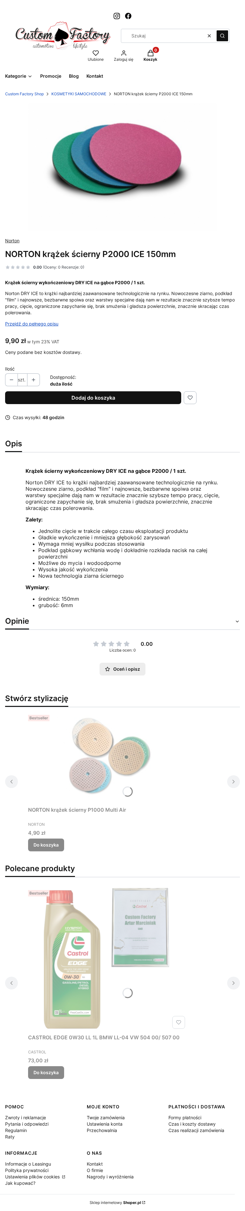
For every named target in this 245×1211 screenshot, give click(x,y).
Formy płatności (184, 1117)
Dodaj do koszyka (93, 398)
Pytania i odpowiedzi (26, 1124)
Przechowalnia (102, 1130)
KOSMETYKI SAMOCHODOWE (78, 93)
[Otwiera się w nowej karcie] (117, 16)
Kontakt (95, 1164)
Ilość (10, 368)
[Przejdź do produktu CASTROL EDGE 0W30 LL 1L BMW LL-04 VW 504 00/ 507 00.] (108, 959)
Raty (10, 1136)
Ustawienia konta (104, 1124)
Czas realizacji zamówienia (196, 1130)
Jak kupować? (20, 1183)
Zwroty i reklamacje (25, 1117)
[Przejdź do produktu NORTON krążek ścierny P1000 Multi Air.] (108, 758)
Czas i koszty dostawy (192, 1124)
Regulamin (16, 1130)
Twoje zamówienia (106, 1117)
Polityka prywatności (26, 1170)
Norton (12, 240)
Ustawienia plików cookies (33, 1176)
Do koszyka (46, 845)
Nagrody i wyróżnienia (110, 1176)
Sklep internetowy (115, 1202)
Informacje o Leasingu (28, 1164)
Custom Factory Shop (24, 93)
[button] (222, 35)
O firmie (95, 1170)
